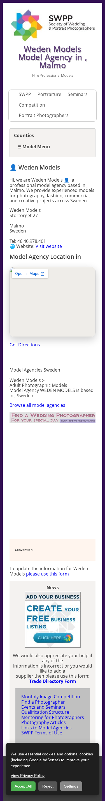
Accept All (23, 786)
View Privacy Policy (28, 775)
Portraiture (49, 94)
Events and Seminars (43, 707)
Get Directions (25, 345)
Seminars (78, 94)
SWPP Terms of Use (41, 733)
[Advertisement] (52, 481)
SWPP (25, 94)
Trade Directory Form (52, 681)
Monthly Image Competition (50, 697)
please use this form (47, 574)
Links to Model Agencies (46, 728)
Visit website (49, 246)
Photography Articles (43, 722)
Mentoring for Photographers (52, 717)
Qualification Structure (45, 712)
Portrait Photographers (44, 115)
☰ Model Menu (33, 147)
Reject (47, 786)
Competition (32, 104)
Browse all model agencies (37, 405)
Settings (71, 786)
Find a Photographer (43, 702)
